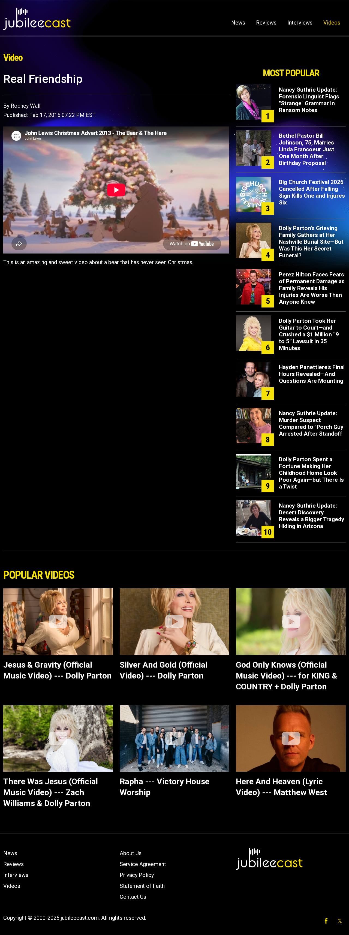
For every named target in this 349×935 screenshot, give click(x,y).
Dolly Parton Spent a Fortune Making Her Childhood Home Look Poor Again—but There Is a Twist (311, 473)
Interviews (299, 22)
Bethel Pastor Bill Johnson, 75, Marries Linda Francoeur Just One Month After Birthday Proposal (306, 149)
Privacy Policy (137, 875)
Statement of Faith (142, 886)
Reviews (266, 22)
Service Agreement (143, 864)
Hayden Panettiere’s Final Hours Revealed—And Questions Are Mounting (312, 374)
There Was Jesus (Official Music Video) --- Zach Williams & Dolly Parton (50, 792)
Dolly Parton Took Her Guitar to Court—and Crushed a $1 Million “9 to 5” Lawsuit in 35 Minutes (309, 334)
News (238, 22)
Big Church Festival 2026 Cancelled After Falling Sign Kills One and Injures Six (312, 192)
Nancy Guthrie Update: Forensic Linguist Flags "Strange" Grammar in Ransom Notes (309, 99)
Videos (331, 22)
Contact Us (133, 897)
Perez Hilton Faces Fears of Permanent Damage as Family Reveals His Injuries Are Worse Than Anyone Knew (312, 288)
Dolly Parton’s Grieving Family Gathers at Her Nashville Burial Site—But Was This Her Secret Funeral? (311, 242)
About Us (131, 853)
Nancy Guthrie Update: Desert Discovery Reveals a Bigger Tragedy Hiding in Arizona (311, 515)
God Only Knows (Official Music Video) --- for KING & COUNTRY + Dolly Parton (286, 675)
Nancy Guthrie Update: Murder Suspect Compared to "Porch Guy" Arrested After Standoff (312, 423)
